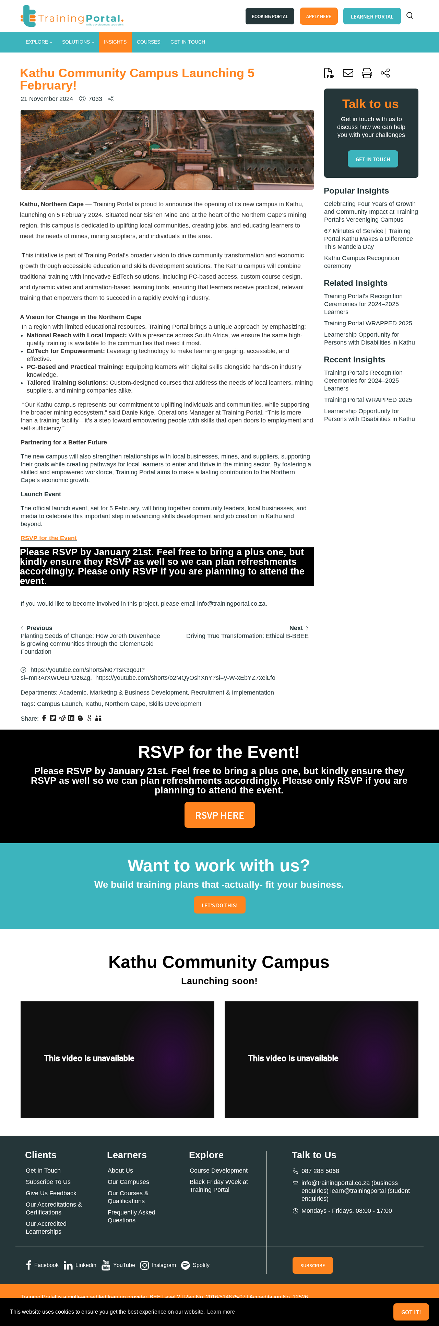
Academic (72, 692)
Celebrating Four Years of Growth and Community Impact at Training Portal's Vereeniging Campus (371, 211)
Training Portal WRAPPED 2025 (368, 323)
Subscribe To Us (48, 1181)
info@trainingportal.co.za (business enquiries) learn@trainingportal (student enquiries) (355, 1190)
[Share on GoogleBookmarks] (90, 717)
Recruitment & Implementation (232, 692)
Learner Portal (372, 16)
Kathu (93, 703)
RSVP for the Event (49, 538)
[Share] (385, 73)
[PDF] (329, 73)
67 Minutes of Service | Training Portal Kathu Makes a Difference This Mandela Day (368, 239)
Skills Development (175, 703)
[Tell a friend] (99, 717)
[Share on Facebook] (45, 717)
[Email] (348, 73)
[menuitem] (39, 42)
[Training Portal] (72, 15)
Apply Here (318, 16)
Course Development (219, 1170)
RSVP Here (219, 815)
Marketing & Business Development (139, 692)
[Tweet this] (54, 717)
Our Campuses (128, 1181)
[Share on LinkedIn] (72, 717)
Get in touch (373, 159)
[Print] (367, 73)
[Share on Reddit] (63, 717)
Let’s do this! (220, 905)
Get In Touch (43, 1170)
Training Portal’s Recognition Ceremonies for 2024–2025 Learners (363, 304)
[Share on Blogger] (81, 717)
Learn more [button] (221, 1312)
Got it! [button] (411, 1312)
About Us (120, 1170)
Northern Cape (125, 703)
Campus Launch (59, 703)
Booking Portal (270, 16)
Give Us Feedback (51, 1193)
